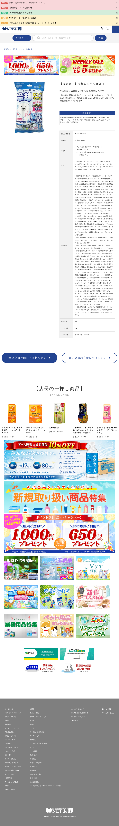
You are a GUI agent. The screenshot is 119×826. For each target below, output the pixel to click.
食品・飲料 (33, 755)
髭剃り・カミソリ (10, 736)
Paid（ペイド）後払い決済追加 (22, 18)
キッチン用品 (9, 774)
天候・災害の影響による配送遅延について (27, 2)
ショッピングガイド (77, 709)
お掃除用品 (8, 778)
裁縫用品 (8, 724)
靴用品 (32, 724)
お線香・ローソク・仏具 (38, 717)
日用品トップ (17, 49)
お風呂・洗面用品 (10, 717)
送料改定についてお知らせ (20, 8)
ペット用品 (33, 751)
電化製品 (33, 759)
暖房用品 (33, 770)
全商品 (6, 49)
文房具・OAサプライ (37, 763)
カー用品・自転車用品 (37, 732)
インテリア (33, 766)
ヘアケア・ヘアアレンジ (13, 713)
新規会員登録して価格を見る (27, 357)
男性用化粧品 (9, 732)
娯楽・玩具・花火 (36, 774)
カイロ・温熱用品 (10, 759)
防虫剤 (7, 786)
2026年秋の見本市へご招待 (20, 13)
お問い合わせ (110, 713)
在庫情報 (86, 113)
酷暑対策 (29, 49)
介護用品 (8, 743)
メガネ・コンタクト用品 (13, 766)
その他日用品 (34, 782)
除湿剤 (32, 709)
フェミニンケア (10, 739)
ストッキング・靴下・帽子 (38, 743)
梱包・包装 (33, 778)
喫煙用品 (33, 739)
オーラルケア (9, 709)
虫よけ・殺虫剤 (35, 713)
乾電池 (32, 720)
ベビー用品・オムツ (11, 747)
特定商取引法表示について (79, 713)
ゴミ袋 (32, 728)
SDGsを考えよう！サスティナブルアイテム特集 (45, 786)
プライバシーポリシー (78, 717)
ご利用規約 (74, 720)
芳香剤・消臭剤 (10, 789)
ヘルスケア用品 (10, 751)
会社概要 (108, 709)
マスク (32, 747)
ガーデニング (34, 736)
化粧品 (7, 720)
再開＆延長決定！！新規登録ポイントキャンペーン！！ (32, 23)
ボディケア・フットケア (13, 728)
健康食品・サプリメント (13, 763)
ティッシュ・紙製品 (11, 782)
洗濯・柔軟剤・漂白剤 (12, 770)
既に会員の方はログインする (87, 357)
